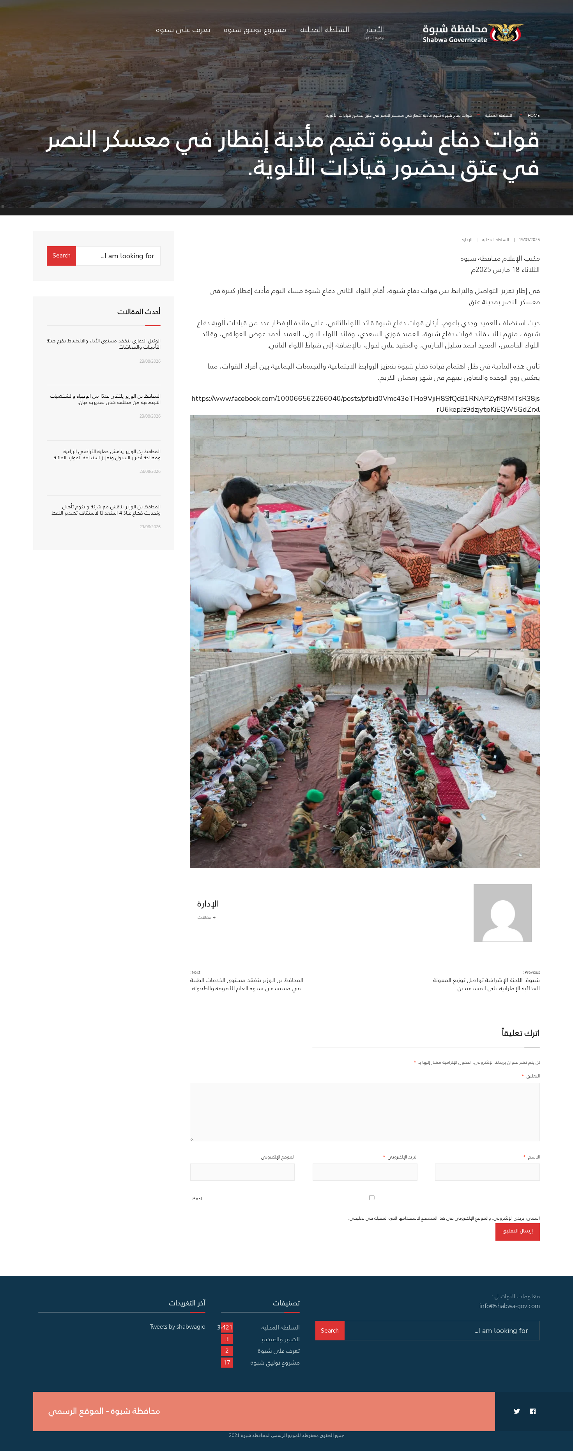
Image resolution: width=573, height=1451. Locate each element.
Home (534, 115)
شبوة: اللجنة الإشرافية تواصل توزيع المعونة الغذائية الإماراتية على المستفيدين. (486, 981)
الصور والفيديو (281, 1338)
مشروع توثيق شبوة (255, 29)
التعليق (531, 1075)
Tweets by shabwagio (177, 1326)
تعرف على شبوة (183, 29)
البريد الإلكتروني (400, 1156)
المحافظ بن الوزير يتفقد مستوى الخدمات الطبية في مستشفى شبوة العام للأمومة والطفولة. (246, 981)
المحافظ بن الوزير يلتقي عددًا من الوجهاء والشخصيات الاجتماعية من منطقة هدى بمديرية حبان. (105, 399)
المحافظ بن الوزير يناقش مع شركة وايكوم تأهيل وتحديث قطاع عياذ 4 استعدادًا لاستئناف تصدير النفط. (105, 509)
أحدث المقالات (139, 311)
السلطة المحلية (325, 29)
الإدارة (467, 239)
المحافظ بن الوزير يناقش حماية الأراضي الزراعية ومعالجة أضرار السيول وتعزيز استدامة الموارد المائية (107, 454)
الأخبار (373, 32)
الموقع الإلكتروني (278, 1156)
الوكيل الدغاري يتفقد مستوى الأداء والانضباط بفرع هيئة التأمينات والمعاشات (104, 344)
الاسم (531, 1156)
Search (62, 255)
